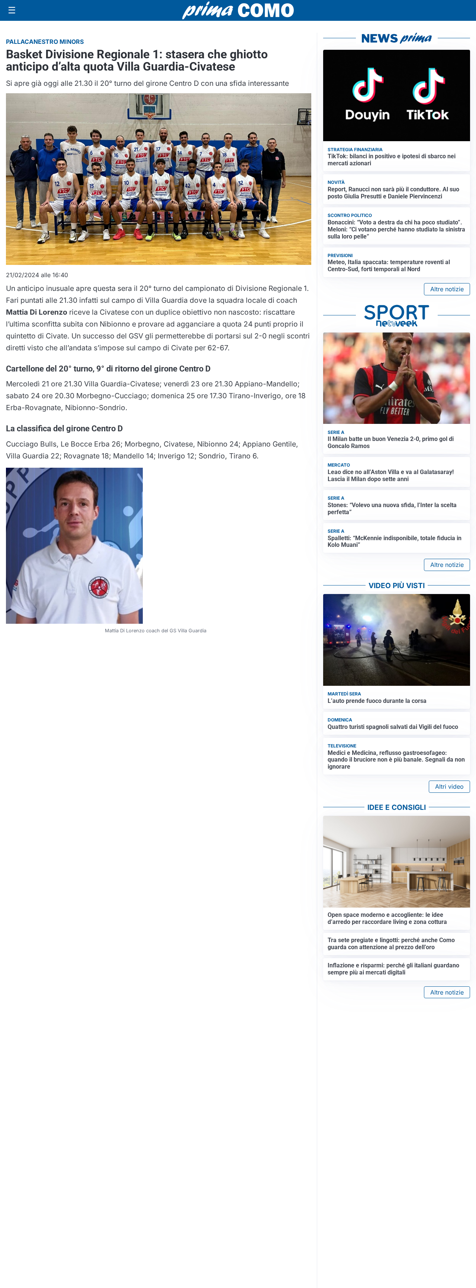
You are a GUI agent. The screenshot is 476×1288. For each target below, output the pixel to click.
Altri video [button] (449, 786)
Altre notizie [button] (447, 289)
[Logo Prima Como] (238, 10)
